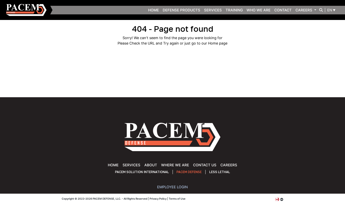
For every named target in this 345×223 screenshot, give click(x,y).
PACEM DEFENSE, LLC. (28, 10)
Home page (217, 43)
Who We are (259, 10)
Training (234, 10)
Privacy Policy (158, 198)
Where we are (175, 165)
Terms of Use (177, 198)
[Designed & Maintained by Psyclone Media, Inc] (277, 199)
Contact (283, 10)
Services (213, 10)
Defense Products (181, 10)
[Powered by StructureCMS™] (281, 199)
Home (153, 10)
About (150, 165)
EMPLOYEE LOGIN (172, 187)
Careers (304, 10)
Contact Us (204, 165)
